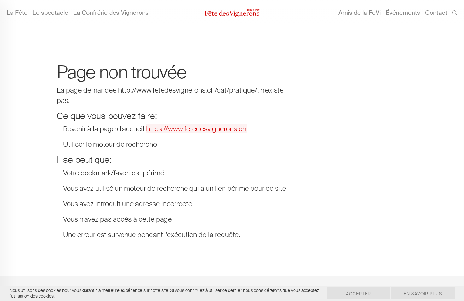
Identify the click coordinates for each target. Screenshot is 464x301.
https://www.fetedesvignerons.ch (196, 128)
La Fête (17, 13)
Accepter (358, 294)
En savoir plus (423, 294)
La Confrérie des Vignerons (111, 13)
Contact (436, 13)
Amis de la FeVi (359, 13)
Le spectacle (50, 13)
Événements (403, 13)
